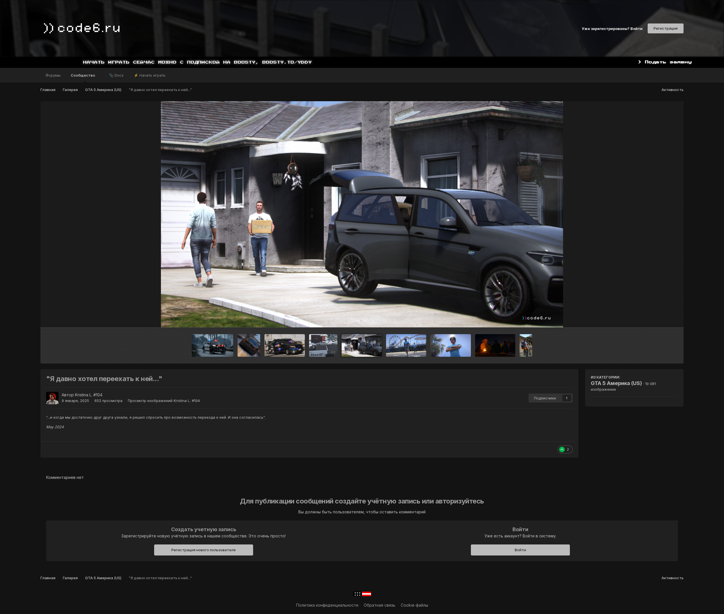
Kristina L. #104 (88, 394)
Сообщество (83, 75)
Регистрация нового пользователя (203, 550)
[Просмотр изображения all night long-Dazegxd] (249, 345)
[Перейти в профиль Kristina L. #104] (52, 398)
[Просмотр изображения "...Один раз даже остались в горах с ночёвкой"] (495, 345)
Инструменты (658, 317)
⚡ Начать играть (149, 75)
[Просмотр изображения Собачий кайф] (323, 345)
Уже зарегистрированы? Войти (612, 28)
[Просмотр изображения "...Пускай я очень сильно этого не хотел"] (406, 345)
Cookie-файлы (414, 605)
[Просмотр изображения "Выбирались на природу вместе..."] (526, 345)
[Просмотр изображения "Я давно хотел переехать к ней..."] (362, 345)
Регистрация (666, 28)
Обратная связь (379, 605)
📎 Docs (116, 75)
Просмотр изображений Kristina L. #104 (164, 400)
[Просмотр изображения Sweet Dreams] (284, 345)
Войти (520, 550)
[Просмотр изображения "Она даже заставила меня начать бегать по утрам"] (450, 345)
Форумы (53, 75)
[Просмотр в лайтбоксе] (362, 214)
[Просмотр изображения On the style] (212, 345)
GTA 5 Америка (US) (616, 383)
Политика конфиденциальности (327, 605)
